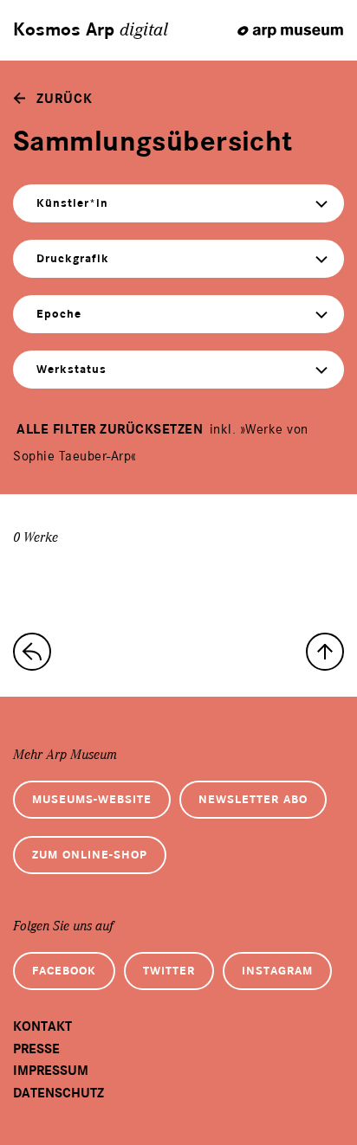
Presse (36, 1049)
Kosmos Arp (90, 30)
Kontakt (42, 1026)
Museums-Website (92, 799)
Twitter (169, 970)
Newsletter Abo (253, 799)
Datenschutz (58, 1093)
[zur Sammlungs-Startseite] (32, 652)
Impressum (50, 1070)
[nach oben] (325, 652)
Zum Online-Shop (89, 854)
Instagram (277, 970)
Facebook (64, 970)
